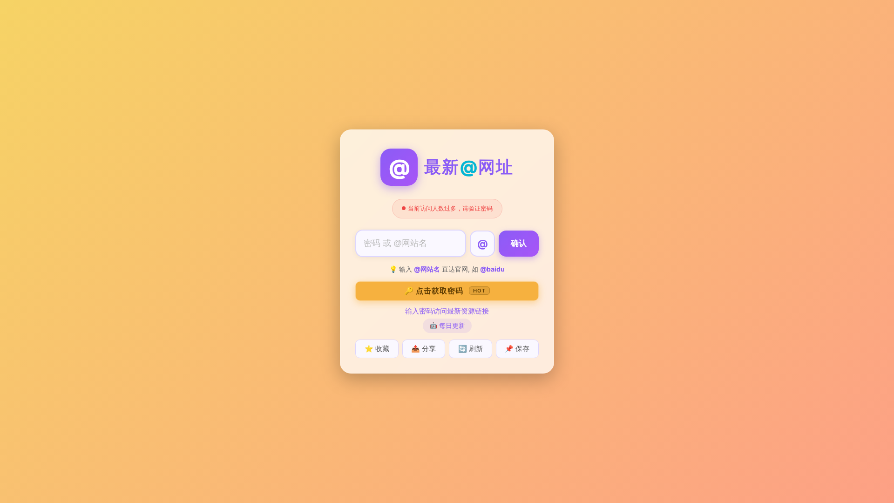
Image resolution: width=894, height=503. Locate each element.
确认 (519, 243)
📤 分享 (423, 348)
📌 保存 (517, 348)
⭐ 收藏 (377, 348)
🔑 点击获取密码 (445, 290)
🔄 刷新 (470, 348)
